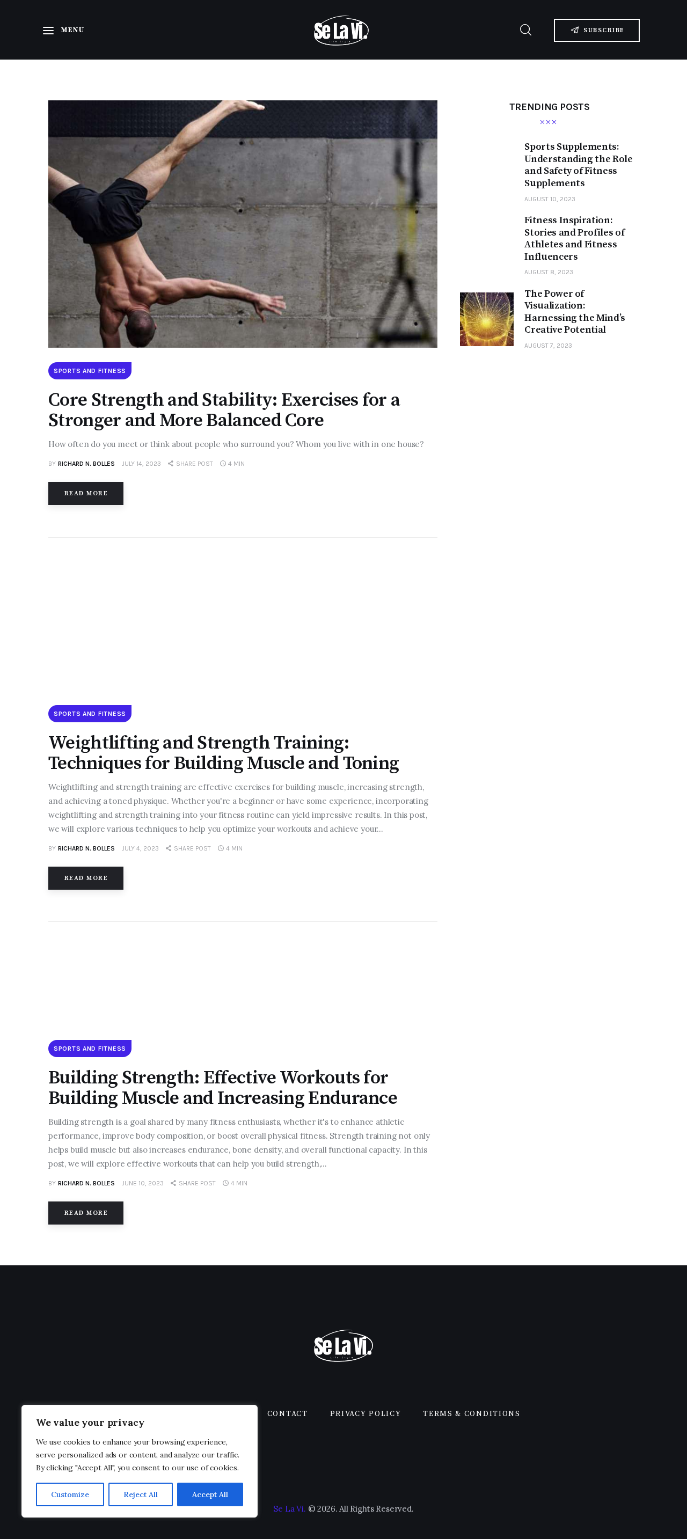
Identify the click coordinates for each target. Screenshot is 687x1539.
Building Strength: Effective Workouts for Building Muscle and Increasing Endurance (222, 1088)
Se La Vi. (289, 1509)
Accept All (210, 1494)
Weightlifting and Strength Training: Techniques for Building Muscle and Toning (223, 753)
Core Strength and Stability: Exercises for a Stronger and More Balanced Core (224, 411)
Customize (70, 1494)
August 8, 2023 (548, 272)
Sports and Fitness (90, 371)
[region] (139, 1461)
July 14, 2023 (141, 463)
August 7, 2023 (548, 345)
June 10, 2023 (143, 1183)
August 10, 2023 (549, 198)
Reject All (140, 1494)
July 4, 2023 (140, 848)
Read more (86, 493)
